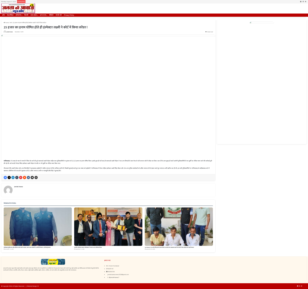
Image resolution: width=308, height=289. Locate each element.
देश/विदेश (10, 15)
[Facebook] (5, 177)
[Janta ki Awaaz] (18, 8)
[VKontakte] (28, 177)
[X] (9, 177)
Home (7, 22)
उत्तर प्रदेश (33, 15)
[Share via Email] (32, 177)
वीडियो (51, 15)
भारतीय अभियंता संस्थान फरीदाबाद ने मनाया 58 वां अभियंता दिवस (88, 247)
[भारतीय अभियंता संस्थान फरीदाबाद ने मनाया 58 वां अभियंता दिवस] (108, 226)
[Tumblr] (16, 177)
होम (3, 15)
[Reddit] (24, 177)
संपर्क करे (59, 15)
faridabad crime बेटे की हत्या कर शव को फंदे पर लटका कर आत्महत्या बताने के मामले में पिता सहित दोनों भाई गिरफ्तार (169, 247)
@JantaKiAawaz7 (114, 277)
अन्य (11, 22)
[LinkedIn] (13, 177)
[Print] (36, 177)
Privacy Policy (69, 15)
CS (38, 286)
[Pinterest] (20, 177)
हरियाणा (18, 15)
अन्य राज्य (43, 15)
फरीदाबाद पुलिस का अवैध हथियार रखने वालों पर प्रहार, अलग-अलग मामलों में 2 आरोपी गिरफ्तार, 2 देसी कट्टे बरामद (27, 247)
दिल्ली (26, 15)
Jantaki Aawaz (10, 32)
